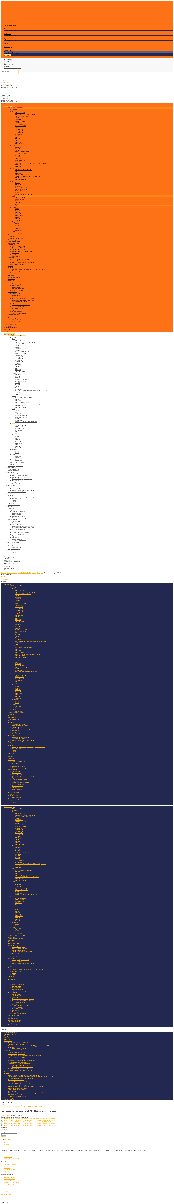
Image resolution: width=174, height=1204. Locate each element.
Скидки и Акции (9, 331)
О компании (8, 565)
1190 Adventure (19, 201)
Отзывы (7, 1144)
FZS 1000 (18, 147)
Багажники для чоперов (15, 238)
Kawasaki (14, 207)
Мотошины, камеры (14, 277)
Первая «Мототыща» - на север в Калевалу (21, 1081)
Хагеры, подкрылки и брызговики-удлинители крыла (28, 269)
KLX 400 (18, 218)
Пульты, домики (17, 311)
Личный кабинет (9, 1179)
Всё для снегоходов (14, 321)
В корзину (7, 55)
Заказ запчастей (9, 1099)
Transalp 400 (19, 129)
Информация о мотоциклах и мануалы (16, 1042)
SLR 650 (17, 135)
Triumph (14, 227)
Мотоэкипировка (13, 314)
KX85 (17, 209)
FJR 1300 (18, 148)
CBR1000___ (19, 119)
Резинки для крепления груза (17, 1059)
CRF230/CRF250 (20, 121)
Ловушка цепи (16, 293)
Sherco (14, 231)
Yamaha (14, 145)
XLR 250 (18, 142)
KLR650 (17, 217)
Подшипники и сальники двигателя (23, 298)
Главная (3, 573)
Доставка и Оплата (10, 1034)
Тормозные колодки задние (20, 290)
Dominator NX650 (20, 126)
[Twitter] (8, 1127)
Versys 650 (18, 220)
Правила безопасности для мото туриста (20, 1078)
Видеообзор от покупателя (16, 1080)
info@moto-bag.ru (6, 1194)
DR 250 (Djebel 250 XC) (22, 174)
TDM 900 (18, 165)
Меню (3, 103)
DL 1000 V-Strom (20, 179)
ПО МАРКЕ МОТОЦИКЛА (17, 108)
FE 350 (17, 223)
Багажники (11, 236)
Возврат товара (9, 1036)
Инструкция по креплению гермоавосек (20, 1065)
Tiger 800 (18, 228)
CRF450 (17, 122)
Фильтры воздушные (18, 284)
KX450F (17, 210)
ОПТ (9, 326)
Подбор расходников (10, 327)
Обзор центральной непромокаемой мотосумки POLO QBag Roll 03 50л (30, 1076)
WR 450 (17, 157)
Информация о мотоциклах (12, 68)
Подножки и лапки (17, 308)
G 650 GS (18, 186)
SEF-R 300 (18, 233)
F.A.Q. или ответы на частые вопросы (20, 1068)
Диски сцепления (17, 297)
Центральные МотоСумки (20, 248)
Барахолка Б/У (12, 324)
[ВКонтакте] (4, 1127)
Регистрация (5, 579)
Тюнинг (10, 267)
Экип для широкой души (32, 1106)
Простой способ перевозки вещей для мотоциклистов (24, 1055)
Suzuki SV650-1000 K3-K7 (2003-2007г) (27, 176)
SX (16, 205)
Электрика (11, 280)
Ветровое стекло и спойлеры (17, 264)
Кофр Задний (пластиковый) (20, 259)
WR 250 (17, 155)
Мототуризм (12, 1091)
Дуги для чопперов (14, 241)
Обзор (6, 1142)
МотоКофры (12, 257)
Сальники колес (16, 295)
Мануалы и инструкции (11, 1182)
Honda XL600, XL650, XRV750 (17, 1049)
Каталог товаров (9, 106)
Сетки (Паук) (16, 256)
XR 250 (17, 140)
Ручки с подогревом (18, 306)
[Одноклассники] (6, 1127)
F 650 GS (18, 184)
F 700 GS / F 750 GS (21, 188)
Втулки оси (15, 310)
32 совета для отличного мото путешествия (21, 1060)
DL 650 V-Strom (20, 178)
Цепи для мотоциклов (18, 288)
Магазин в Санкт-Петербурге (13, 1158)
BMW (13, 181)
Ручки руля (15, 303)
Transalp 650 (19, 132)
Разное (14, 274)
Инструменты (12, 316)
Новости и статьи (9, 1169)
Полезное (7, 329)
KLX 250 (18, 212)
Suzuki (14, 168)
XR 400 (17, 139)
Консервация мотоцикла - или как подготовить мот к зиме (26, 1086)
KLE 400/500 (19, 215)
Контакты (7, 61)
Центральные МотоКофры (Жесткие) (23, 262)
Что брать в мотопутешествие (17, 1062)
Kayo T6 (14, 109)
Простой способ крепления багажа (22, 1067)
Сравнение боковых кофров (16, 1089)
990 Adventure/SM (20, 197)
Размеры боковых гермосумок (17, 1052)
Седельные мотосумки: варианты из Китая (21, 1070)
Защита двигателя (13, 243)
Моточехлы (11, 279)
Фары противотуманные (19, 301)
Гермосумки (15, 253)
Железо (14, 272)
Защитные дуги (13, 240)
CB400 (17, 118)
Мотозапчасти (12, 292)
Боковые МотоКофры (18, 261)
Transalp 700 (19, 134)
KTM (13, 196)
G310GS (17, 183)
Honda (13, 111)
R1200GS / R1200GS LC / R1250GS (26, 194)
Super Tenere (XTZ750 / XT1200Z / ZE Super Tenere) (31, 163)
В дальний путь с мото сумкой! (17, 1088)
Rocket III (18, 230)
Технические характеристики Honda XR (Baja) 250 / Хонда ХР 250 (28, 1046)
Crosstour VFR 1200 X (22, 124)
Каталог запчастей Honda (16, 1044)
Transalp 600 (19, 131)
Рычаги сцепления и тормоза (21, 305)
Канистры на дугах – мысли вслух (18, 1094)
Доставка (7, 63)
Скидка (19, 1106)
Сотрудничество (9, 64)
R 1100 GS (18, 191)
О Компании (8, 59)
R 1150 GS (18, 192)
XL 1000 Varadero (20, 144)
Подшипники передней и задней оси (23, 300)
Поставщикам (8, 1180)
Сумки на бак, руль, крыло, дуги (22, 251)
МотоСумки (11, 244)
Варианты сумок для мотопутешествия (20, 1063)
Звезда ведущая (16, 285)
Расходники (11, 282)
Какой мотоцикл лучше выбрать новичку (21, 1085)
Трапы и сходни (13, 318)
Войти (3, 576)
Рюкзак (14, 254)
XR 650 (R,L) (19, 137)
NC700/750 (18, 127)
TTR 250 (18, 158)
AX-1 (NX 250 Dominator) (23, 116)
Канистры (11, 275)
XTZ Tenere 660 (20, 160)
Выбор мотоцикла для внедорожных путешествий (23, 1075)
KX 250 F (18, 214)
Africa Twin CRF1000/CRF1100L (25, 114)
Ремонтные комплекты (19, 313)
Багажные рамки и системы (16, 235)
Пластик (10, 266)
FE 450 (17, 225)
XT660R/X (18, 161)
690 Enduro (18, 202)
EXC (16, 204)
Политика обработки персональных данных (18, 1098)
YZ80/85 (17, 150)
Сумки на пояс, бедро (18, 249)
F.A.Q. (6, 1166)
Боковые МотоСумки (18, 246)
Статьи (6, 66)
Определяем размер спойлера (17, 1096)
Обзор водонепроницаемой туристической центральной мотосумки (29, 1093)
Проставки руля (16, 271)
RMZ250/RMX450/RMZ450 (23, 170)
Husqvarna (15, 222)
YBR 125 (18, 166)
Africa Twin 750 (20, 113)
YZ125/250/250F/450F (22, 152)
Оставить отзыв (6, 1115)
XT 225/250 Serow (20, 153)
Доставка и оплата (10, 1164)
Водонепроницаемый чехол (16, 1057)
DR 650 (17, 171)
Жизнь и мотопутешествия (16, 1054)
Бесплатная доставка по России (9, 1106)
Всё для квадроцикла (14, 319)
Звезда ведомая (16, 287)
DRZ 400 (18, 173)
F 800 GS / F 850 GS (21, 189)
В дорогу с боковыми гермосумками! (19, 1083)
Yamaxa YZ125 (12, 1047)
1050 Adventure (19, 199)
